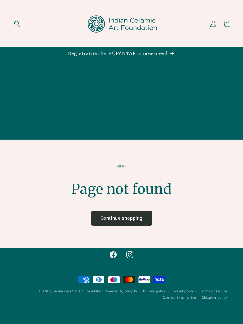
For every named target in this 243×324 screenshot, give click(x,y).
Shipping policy (214, 298)
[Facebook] (113, 255)
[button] (17, 24)
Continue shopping (122, 218)
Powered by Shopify (121, 291)
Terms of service (213, 291)
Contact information (179, 298)
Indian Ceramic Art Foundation (78, 291)
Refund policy (182, 291)
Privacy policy (154, 291)
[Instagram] (130, 255)
